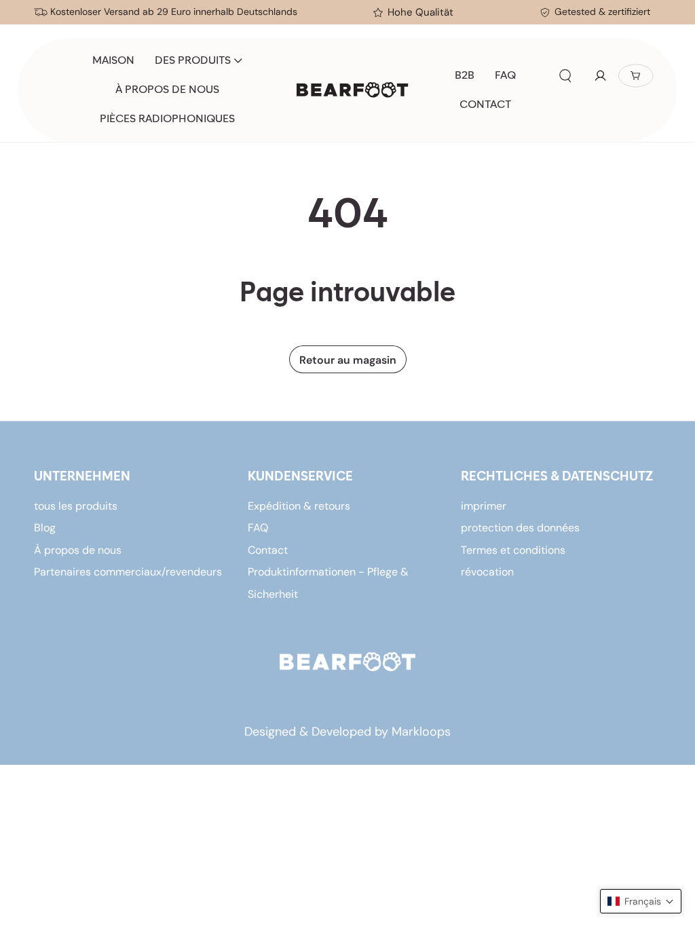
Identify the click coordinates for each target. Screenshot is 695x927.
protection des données (520, 528)
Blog (45, 528)
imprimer (483, 506)
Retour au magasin (347, 360)
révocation (487, 572)
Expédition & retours (299, 506)
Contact (268, 550)
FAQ (258, 528)
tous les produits (75, 506)
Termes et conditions (513, 550)
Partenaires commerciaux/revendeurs (128, 572)
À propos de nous (77, 550)
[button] (565, 76)
